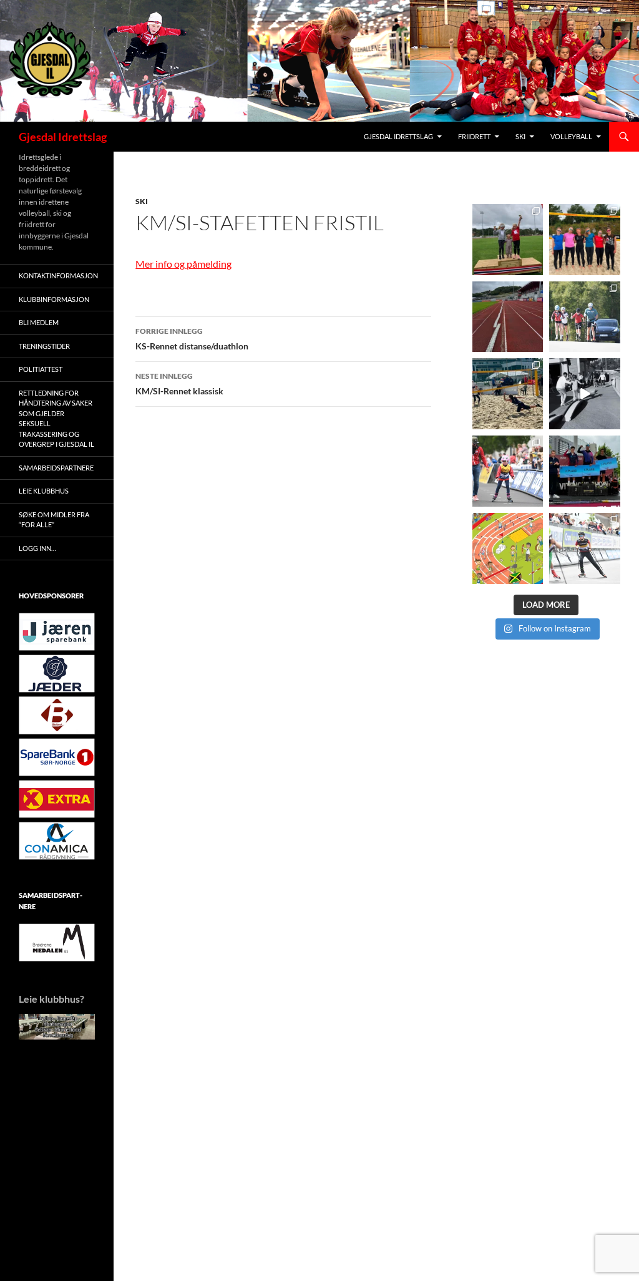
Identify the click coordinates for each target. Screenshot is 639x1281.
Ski (520, 136)
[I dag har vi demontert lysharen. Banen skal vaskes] (508, 317)
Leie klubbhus (44, 491)
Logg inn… (37, 548)
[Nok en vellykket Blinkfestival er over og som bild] (508, 471)
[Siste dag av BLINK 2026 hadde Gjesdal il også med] (584, 471)
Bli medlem (39, 322)
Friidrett (474, 136)
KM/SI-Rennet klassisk (179, 383)
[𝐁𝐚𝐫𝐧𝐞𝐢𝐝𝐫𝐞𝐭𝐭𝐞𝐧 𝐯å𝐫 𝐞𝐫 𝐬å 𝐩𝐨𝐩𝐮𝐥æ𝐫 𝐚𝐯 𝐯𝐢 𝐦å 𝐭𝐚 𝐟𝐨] (508, 548)
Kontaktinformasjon (58, 275)
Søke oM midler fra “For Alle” (54, 519)
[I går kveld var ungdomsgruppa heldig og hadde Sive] (584, 317)
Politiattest (40, 369)
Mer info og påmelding (183, 264)
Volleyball (571, 136)
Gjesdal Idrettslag (63, 137)
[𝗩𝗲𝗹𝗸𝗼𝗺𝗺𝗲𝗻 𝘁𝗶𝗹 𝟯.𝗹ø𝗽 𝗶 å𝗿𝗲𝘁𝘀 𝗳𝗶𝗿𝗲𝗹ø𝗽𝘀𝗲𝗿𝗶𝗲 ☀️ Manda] (508, 239)
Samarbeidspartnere (56, 468)
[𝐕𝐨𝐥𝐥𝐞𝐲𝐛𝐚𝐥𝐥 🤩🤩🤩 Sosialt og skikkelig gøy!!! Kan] (508, 393)
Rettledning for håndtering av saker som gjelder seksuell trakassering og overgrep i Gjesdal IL (56, 419)
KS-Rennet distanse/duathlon (191, 338)
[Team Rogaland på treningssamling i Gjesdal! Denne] (584, 239)
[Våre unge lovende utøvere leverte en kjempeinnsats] (584, 548)
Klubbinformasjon (54, 299)
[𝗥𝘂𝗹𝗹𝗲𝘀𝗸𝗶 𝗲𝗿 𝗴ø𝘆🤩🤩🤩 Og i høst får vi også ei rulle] (584, 393)
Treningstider (44, 346)
